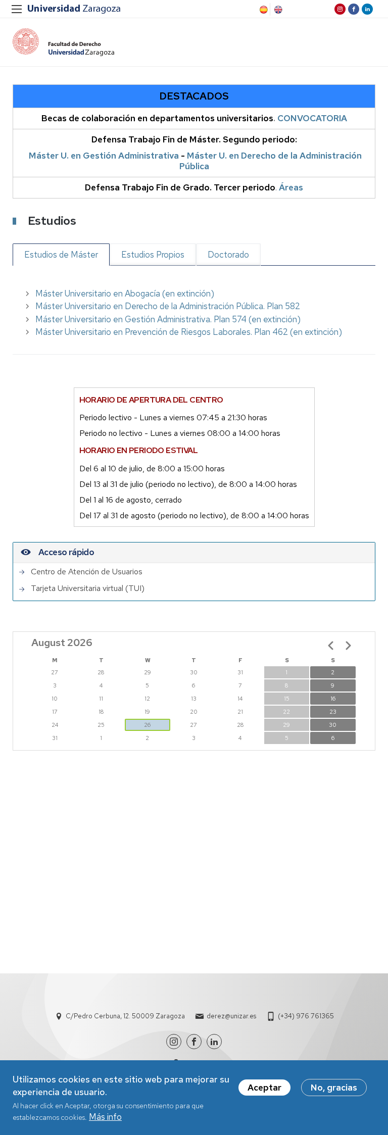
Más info (105, 1116)
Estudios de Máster (61, 254)
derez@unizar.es (231, 1016)
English (277, 9)
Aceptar (264, 1087)
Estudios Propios (152, 254)
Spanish (263, 9)
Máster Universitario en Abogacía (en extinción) (124, 293)
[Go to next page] (348, 645)
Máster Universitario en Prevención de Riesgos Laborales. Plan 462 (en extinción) (188, 331)
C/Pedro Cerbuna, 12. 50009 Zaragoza (125, 1016)
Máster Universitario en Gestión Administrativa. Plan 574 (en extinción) (168, 319)
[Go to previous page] (331, 645)
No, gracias (334, 1087)
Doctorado (228, 254)
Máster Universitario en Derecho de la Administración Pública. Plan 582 (167, 306)
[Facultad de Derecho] (63, 42)
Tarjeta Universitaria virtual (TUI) (87, 588)
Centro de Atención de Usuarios (86, 571)
